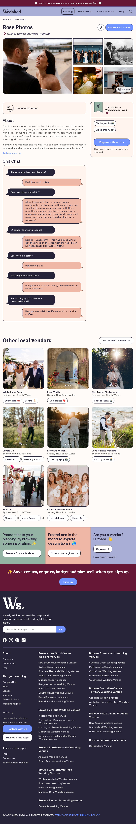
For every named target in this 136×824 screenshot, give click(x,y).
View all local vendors (114, 340)
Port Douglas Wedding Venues (105, 667)
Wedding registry (12, 703)
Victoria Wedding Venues (52, 715)
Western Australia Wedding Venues (57, 779)
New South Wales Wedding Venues (57, 662)
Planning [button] (68, 11)
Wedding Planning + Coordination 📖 (34, 459)
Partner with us (17, 728)
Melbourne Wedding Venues (53, 731)
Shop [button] (122, 11)
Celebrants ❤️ (57, 400)
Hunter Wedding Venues (51, 688)
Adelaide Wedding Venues (52, 756)
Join (61, 629)
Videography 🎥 (105, 129)
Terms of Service (67, 815)
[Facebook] (5, 640)
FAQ (5, 667)
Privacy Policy (89, 815)
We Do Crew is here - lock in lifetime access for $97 (68, 3)
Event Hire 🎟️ (12, 400)
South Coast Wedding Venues (54, 675)
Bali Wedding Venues (100, 746)
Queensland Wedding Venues (105, 680)
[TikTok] (24, 640)
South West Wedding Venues (54, 783)
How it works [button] (85, 11)
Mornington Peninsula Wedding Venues (59, 727)
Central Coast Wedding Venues (55, 692)
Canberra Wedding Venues (103, 697)
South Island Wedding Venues (105, 727)
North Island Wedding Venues (105, 731)
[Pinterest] (17, 640)
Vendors (7, 19)
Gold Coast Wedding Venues (105, 671)
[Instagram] (11, 640)
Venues (6, 690)
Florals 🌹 (10, 518)
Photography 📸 (105, 123)
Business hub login (17, 737)
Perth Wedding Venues (50, 787)
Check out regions (62, 553)
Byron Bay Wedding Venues (53, 697)
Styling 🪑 (30, 400)
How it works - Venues (15, 722)
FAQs (5, 754)
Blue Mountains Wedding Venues (56, 701)
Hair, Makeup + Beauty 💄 (59, 518)
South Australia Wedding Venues (56, 761)
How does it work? (105, 556)
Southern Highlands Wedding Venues (58, 671)
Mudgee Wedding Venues (52, 680)
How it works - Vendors (15, 718)
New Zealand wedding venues (105, 723)
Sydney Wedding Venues (51, 667)
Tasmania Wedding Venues (53, 806)
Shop (5, 686)
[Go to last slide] (7, 368)
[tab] (21, 385)
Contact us (9, 663)
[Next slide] (39, 368)
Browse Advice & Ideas (20, 553)
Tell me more (10, 153)
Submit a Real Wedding (15, 762)
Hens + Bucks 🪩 (30, 518)
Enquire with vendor (119, 27)
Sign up (101, 548)
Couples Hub (10, 682)
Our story (8, 659)
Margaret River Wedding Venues (55, 792)
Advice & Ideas (105, 11)
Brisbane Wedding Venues (103, 675)
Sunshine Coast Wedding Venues (107, 662)
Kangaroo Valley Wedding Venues (56, 684)
